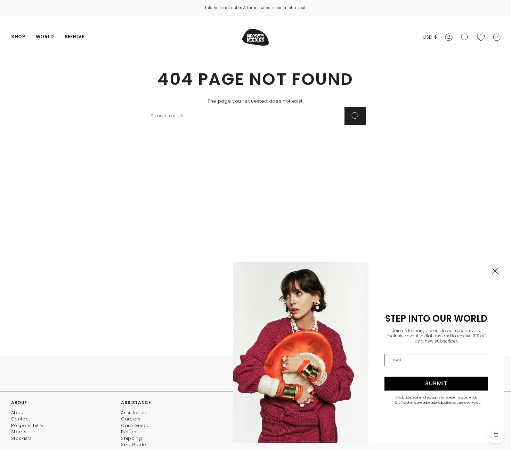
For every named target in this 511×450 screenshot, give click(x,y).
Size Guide (133, 445)
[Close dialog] (495, 271)
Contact (20, 419)
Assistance (133, 413)
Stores (18, 432)
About (18, 413)
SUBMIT (436, 383)
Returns (130, 432)
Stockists (21, 438)
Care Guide (134, 425)
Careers (130, 419)
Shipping (131, 438)
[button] (18, 37)
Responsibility (27, 425)
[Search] (355, 116)
